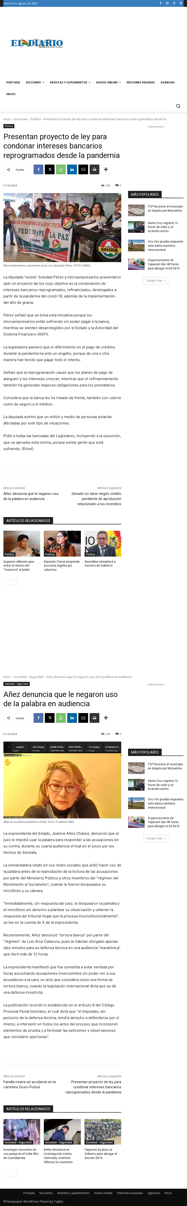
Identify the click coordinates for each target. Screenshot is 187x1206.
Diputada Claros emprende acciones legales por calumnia (62, 566)
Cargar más (154, 280)
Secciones (21, 119)
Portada (29, 1193)
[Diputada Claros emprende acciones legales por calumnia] (62, 544)
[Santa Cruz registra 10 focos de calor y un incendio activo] (136, 227)
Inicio (7, 119)
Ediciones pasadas (130, 1193)
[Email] (83, 169)
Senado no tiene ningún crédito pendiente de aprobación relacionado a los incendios (96, 498)
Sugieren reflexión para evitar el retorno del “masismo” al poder (18, 566)
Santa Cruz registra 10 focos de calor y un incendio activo (163, 227)
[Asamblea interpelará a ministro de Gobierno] (102, 544)
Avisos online (103, 1193)
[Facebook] (160, 3)
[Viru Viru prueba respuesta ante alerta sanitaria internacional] (136, 245)
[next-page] (14, 581)
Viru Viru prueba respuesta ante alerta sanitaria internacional (165, 246)
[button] (178, 106)
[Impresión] (94, 169)
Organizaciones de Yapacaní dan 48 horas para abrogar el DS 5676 (164, 264)
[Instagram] (167, 3)
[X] (181, 3)
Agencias (154, 1193)
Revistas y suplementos (73, 1193)
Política (36, 119)
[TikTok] (174, 3)
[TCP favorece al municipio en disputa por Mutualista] (136, 210)
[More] (106, 169)
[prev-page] (6, 581)
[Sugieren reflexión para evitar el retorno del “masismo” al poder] (21, 544)
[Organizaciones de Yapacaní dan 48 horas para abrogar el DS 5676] (136, 264)
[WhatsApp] (61, 169)
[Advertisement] (127, 43)
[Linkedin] (72, 169)
